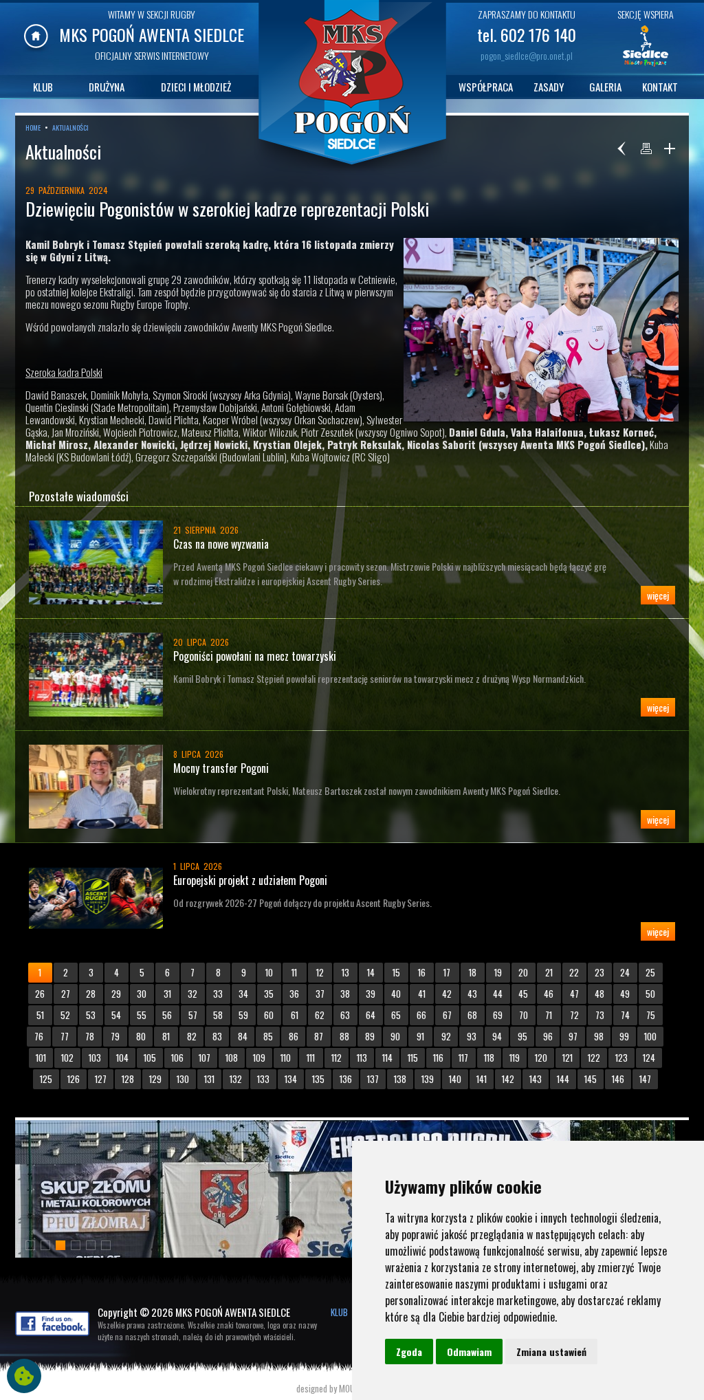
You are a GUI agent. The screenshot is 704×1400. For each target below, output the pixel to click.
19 (498, 972)
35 (269, 993)
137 (373, 1079)
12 (320, 972)
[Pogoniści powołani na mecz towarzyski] (101, 675)
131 (209, 1079)
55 (141, 1015)
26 (40, 993)
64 (370, 1015)
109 (259, 1057)
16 (422, 972)
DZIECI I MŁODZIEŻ (196, 86)
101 (41, 1057)
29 (116, 993)
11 (294, 972)
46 (548, 993)
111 (311, 1057)
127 (101, 1079)
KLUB (43, 86)
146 (618, 1079)
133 (263, 1079)
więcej (658, 595)
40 (396, 993)
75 (650, 1015)
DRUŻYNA (106, 86)
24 (625, 972)
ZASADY (549, 86)
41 (422, 993)
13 (345, 972)
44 (498, 993)
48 (599, 993)
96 (548, 1036)
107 (204, 1057)
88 (344, 1036)
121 (567, 1057)
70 (523, 1015)
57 (192, 1015)
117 (463, 1057)
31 (167, 993)
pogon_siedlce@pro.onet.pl (527, 55)
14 (371, 972)
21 (549, 972)
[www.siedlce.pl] (645, 65)
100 (650, 1036)
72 (574, 1015)
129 (155, 1079)
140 (455, 1079)
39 (370, 993)
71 (548, 1015)
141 (481, 1079)
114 (387, 1057)
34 (243, 993)
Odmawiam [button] (469, 1351)
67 (447, 1015)
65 (396, 1015)
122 (594, 1057)
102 (67, 1057)
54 (116, 1015)
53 (91, 1015)
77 (64, 1036)
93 (471, 1036)
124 (649, 1057)
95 (522, 1036)
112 (336, 1057)
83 (217, 1036)
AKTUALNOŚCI (70, 127)
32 (192, 993)
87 (318, 1036)
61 (294, 1015)
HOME (33, 127)
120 (541, 1057)
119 (514, 1057)
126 (73, 1079)
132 (236, 1079)
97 (573, 1036)
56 (167, 1015)
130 (183, 1079)
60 (269, 1015)
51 (40, 1015)
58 (218, 1015)
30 (141, 993)
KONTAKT (660, 86)
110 (285, 1057)
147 (645, 1079)
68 (472, 1015)
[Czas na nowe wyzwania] (101, 562)
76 (38, 1036)
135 (318, 1079)
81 (166, 1036)
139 (427, 1079)
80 (141, 1036)
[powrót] (623, 148)
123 (621, 1057)
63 (345, 1015)
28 (91, 993)
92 (446, 1036)
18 (472, 972)
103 (95, 1057)
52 (65, 1015)
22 (574, 972)
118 (489, 1057)
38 (345, 993)
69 (498, 1015)
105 (150, 1057)
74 (625, 1015)
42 (447, 993)
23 (599, 972)
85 (268, 1036)
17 (446, 972)
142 (508, 1079)
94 (497, 1036)
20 (523, 972)
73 (599, 1015)
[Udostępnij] (670, 148)
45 (523, 993)
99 (624, 1036)
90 (395, 1036)
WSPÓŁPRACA (486, 86)
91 (420, 1036)
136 (346, 1079)
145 (590, 1079)
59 (243, 1015)
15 (396, 972)
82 (192, 1036)
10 (269, 972)
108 (232, 1057)
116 (438, 1057)
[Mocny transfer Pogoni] (101, 787)
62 (319, 1015)
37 (320, 993)
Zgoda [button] (409, 1351)
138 (400, 1079)
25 (650, 972)
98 (599, 1036)
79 (115, 1036)
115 (413, 1057)
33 (218, 993)
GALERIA (605, 86)
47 (574, 993)
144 (563, 1079)
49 (625, 993)
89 (370, 1036)
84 (243, 1036)
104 (122, 1057)
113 (362, 1057)
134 (291, 1079)
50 (650, 993)
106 (177, 1057)
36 (294, 993)
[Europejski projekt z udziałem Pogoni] (101, 899)
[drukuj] (646, 148)
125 (46, 1079)
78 (89, 1036)
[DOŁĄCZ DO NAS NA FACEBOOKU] (52, 1332)
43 (472, 993)
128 (128, 1079)
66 (421, 1015)
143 (535, 1079)
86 (293, 1036)
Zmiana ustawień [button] (551, 1351)
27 (65, 993)
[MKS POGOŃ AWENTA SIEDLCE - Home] (36, 48)
